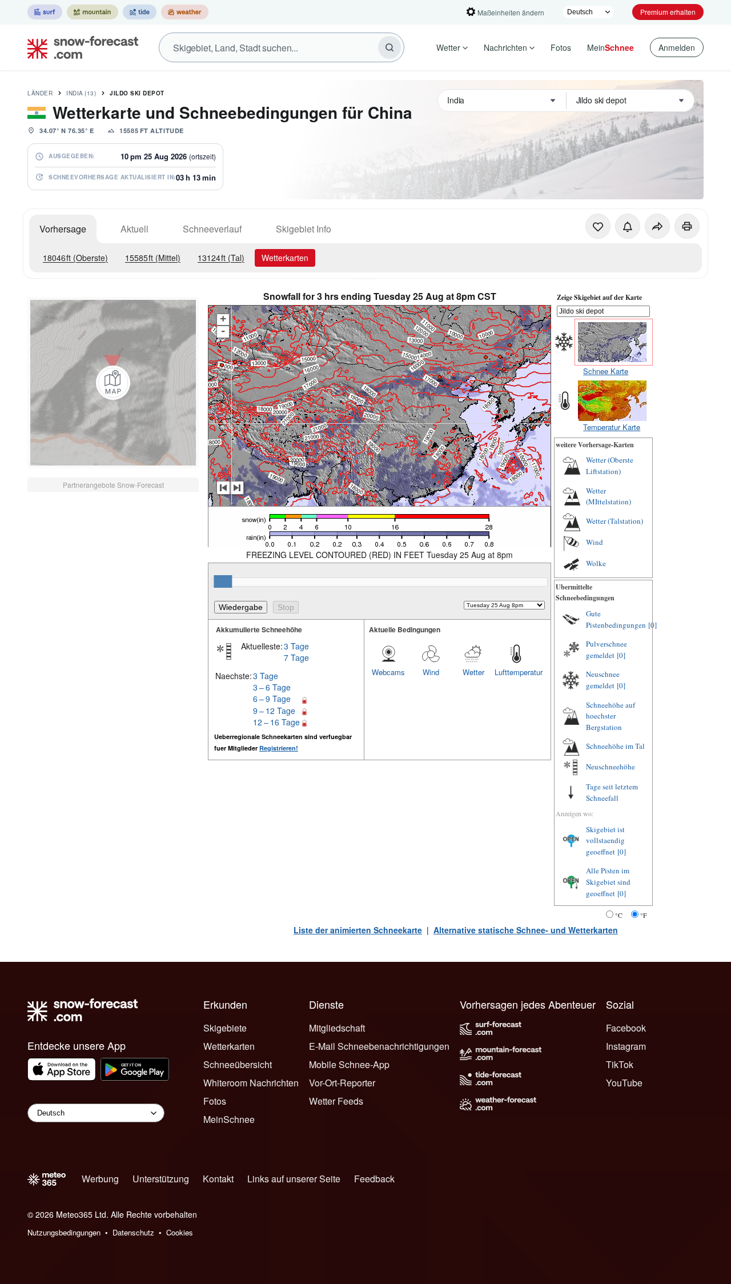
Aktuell (134, 228)
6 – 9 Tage (272, 698)
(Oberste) (75, 257)
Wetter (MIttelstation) (608, 496)
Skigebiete (225, 1027)
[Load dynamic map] (113, 383)
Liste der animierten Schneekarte (358, 930)
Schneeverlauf (212, 228)
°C (618, 915)
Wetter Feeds (336, 1101)
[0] (652, 625)
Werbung (100, 1178)
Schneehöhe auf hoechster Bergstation (610, 716)
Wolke (596, 563)
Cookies (179, 1232)
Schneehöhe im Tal (615, 746)
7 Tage (296, 657)
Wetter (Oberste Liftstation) (609, 465)
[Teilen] (657, 226)
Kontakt (218, 1178)
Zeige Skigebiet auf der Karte (599, 297)
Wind (431, 672)
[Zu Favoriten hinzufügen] (597, 226)
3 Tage (296, 646)
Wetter (448, 47)
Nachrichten (505, 47)
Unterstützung (160, 1178)
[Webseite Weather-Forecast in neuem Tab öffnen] (184, 12)
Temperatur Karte (611, 427)
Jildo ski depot (137, 93)
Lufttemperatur (516, 672)
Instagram (626, 1046)
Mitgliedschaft (337, 1027)
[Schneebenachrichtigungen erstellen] (627, 226)
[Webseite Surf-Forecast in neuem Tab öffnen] (44, 12)
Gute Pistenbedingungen (616, 619)
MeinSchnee (229, 1119)
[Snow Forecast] (79, 47)
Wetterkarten (285, 257)
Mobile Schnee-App (349, 1064)
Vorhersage (62, 228)
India (81, 93)
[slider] (223, 581)
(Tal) (221, 257)
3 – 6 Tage (272, 687)
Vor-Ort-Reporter (342, 1082)
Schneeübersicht (237, 1064)
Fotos (561, 47)
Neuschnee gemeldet (603, 680)
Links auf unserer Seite (293, 1178)
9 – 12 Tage (274, 710)
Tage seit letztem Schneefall (612, 792)
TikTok (619, 1064)
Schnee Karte (605, 371)
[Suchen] (389, 47)
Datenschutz (133, 1232)
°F (643, 915)
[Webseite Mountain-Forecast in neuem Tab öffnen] (92, 12)
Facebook (626, 1027)
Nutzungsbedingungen (64, 1232)
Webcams (388, 672)
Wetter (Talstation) (614, 521)
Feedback (374, 1178)
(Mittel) (152, 257)
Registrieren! (278, 748)
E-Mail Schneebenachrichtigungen (379, 1046)
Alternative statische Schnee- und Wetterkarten (525, 930)
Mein (610, 47)
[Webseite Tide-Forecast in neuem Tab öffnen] (139, 12)
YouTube (624, 1082)
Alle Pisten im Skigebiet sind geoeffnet (608, 881)
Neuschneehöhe (610, 766)
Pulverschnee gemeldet (606, 649)
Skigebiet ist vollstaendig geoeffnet (605, 840)
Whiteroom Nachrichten (251, 1082)
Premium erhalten (668, 12)
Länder (40, 93)
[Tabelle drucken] (687, 226)
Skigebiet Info (303, 228)
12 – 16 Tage (276, 722)
